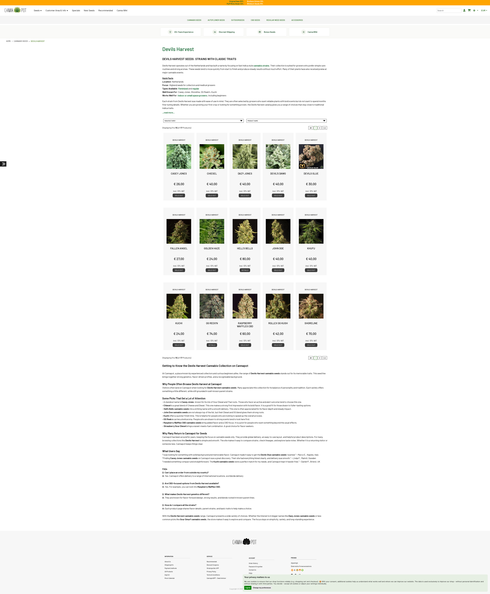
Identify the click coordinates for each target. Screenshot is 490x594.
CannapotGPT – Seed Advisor (216, 578)
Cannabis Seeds (194, 19)
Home (8, 41)
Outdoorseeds (237, 19)
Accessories (297, 19)
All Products (169, 571)
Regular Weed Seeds (275, 19)
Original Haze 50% (236, 1)
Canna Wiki (122, 10)
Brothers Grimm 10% (255, 1)
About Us (168, 561)
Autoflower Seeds (216, 19)
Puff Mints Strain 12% (235, 4)
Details (245, 270)
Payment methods (171, 568)
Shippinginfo (169, 565)
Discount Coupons (213, 565)
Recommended (105, 10)
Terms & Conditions (213, 575)
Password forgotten (255, 566)
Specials (76, 10)
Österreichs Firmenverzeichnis (301, 566)
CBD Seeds (255, 19)
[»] (325, 128)
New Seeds (89, 10)
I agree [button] (247, 588)
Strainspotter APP (213, 568)
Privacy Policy (211, 571)
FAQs (250, 573)
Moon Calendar (170, 578)
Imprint (167, 575)
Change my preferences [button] (262, 588)
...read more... (168, 112)
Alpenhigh (294, 563)
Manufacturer (170, 121)
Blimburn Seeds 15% (255, 4)
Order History (253, 563)
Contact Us (252, 570)
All (311, 128)
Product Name (253, 121)
